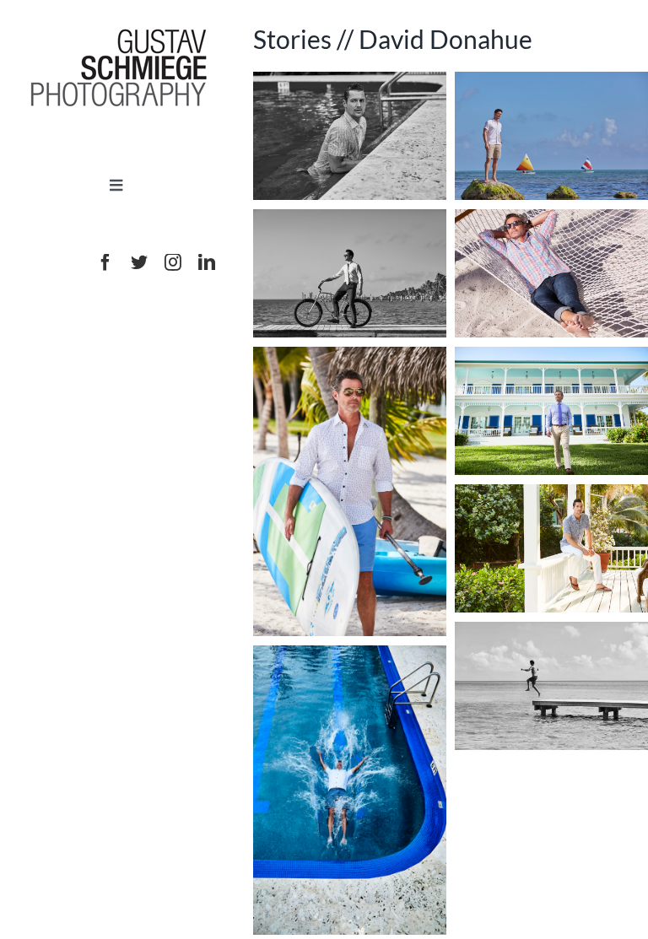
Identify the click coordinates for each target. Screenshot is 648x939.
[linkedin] (206, 262)
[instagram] (173, 262)
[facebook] (105, 262)
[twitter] (139, 262)
